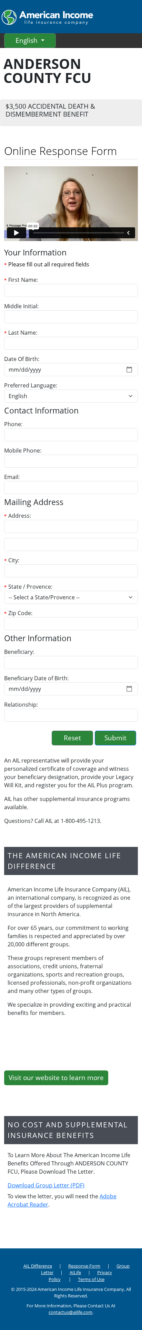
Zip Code (19, 613)
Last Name (22, 332)
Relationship (20, 704)
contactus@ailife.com (70, 1312)
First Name (22, 280)
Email (11, 477)
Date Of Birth (21, 359)
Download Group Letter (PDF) (46, 1185)
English (27, 40)
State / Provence (29, 586)
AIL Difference (37, 1266)
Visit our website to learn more (56, 1077)
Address (19, 515)
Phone (12, 424)
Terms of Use (91, 1279)
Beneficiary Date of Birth (35, 678)
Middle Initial (20, 306)
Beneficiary (18, 652)
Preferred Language (30, 385)
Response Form (84, 1266)
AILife (75, 1272)
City (13, 560)
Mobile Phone (22, 450)
